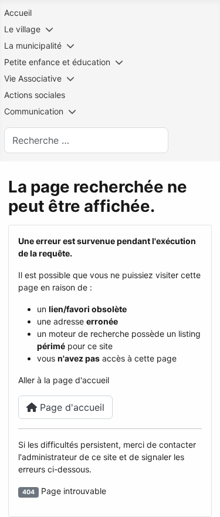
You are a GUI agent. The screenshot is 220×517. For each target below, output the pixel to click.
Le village (22, 29)
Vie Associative (33, 78)
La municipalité (33, 45)
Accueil (18, 13)
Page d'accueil (70, 407)
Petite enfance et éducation (57, 62)
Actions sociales (34, 95)
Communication (33, 111)
